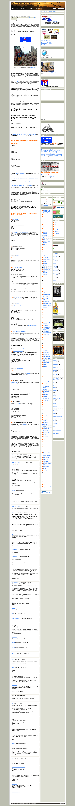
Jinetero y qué (29, 134)
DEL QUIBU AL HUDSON (47, 303)
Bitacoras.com (55, 363)
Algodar (18, 133)
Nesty (13, 703)
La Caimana (45, 389)
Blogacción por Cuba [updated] (20, 16)
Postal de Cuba (45, 448)
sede (43, 75)
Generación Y (45, 360)
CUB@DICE (45, 274)
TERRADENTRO (45, 468)
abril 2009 (54, 263)
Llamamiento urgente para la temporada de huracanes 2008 (21, 181)
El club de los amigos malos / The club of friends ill (46, 328)
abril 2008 (54, 280)
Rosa (13, 454)
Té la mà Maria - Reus (46, 476)
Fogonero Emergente (46, 352)
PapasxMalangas (57, 231)
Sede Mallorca (55, 423)
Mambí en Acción (46, 413)
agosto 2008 (55, 274)
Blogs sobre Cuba (46, 247)
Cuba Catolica (45, 278)
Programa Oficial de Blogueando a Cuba (52, 72)
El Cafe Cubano (45, 325)
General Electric (57, 229)
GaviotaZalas (14, 512)
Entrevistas (55, 390)
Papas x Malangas (24, 133)
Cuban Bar (43, 44)
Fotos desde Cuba (46, 354)
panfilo (54, 413)
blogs (54, 371)
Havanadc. (44, 364)
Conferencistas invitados (57, 378)
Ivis (12, 534)
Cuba (35, 17)
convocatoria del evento (47, 205)
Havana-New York (46, 362)
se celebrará (24, 424)
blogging (54, 368)
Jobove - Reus (14, 549)
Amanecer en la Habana (47, 228)
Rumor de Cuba (45, 459)
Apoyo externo (55, 361)
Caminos (30, 185)
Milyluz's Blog (45, 424)
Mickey (13, 659)
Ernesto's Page (45, 350)
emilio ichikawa (45, 345)
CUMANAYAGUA (46, 296)
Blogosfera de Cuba (58, 226)
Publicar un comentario (16, 792)
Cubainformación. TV (17, 297)
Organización (55, 410)
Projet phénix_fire (46, 450)
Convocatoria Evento (56, 381)
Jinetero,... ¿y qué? (46, 381)
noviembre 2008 (55, 270)
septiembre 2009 (56, 256)
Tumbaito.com (43, 41)
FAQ (36, 8)
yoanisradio (45, 484)
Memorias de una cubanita (45, 149)
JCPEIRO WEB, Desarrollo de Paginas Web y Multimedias (46, 379)
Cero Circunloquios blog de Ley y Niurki (18, 767)
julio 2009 (54, 259)
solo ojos (13, 623)
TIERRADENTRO (45, 472)
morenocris (14, 734)
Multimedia (55, 406)
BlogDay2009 (55, 367)
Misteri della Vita (46, 151)
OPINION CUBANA (46, 432)
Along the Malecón (46, 226)
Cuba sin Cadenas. (33, 67)
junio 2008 (55, 277)
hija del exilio (45, 366)
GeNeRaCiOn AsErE (15, 462)
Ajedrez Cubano (45, 218)
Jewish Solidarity (15, 219)
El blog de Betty (59, 155)
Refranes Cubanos (46, 457)
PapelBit (44, 434)
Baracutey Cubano (46, 239)
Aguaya (13, 490)
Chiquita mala (45, 263)
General (54, 395)
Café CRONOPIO (45, 257)
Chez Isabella (45, 261)
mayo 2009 (55, 262)
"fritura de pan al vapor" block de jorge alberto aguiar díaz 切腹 (47, 211)
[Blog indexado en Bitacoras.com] (46, 493)
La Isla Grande (33, 134)
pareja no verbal (45, 439)
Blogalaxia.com (51, 156)
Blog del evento (55, 364)
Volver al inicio (62, 803)
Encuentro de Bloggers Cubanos (52, 21)
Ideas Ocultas (45, 370)
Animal (44, 230)
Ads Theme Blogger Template (31, 803)
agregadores (55, 360)
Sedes (54, 426)
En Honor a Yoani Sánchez (49, 150)
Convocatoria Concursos (57, 379)
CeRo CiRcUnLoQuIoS (46, 259)
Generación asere (23, 134)
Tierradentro (36, 133)
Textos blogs (55, 429)
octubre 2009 (55, 255)
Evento (17, 8)
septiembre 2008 (56, 273)
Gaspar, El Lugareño (46, 356)
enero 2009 (55, 267)
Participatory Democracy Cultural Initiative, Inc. (20, 232)
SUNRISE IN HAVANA (46, 466)
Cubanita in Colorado (46, 294)
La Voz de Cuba (45, 396)
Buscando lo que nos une (53, 151)
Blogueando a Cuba (17, 81)
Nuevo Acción (45, 430)
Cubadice (51, 149)
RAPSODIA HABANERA (47, 455)
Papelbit (30, 133)
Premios (54, 420)
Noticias (54, 409)
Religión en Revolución (20, 243)
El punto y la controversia (58, 156)
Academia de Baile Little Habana (46, 43)
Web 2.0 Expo (55, 433)
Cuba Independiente (59, 154)
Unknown (13, 642)
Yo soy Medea (14, 637)
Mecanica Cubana (46, 415)
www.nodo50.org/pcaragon (32, 325)
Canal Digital (55, 374)
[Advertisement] (25, 12)
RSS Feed (44, 11)
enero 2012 (55, 253)
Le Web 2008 (55, 402)
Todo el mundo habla (19, 368)
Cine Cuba (44, 265)
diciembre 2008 (55, 269)
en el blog (58, 177)
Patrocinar (22, 8)
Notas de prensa (56, 407)
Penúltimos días (47, 153)
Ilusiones (44, 372)
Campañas (55, 373)
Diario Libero (55, 153)
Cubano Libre (14, 784)
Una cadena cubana (14, 382)
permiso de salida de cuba (57, 416)
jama (54, 400)
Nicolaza (44, 426)
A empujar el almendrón (51, 152)
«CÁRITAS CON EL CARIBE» (16, 146)
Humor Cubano (45, 368)
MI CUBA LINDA (45, 422)
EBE (54, 385)
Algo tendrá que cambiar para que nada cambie (24, 348)
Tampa (54, 427)
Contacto (31, 8)
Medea (13, 134)
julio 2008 (54, 276)
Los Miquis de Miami (46, 404)
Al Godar (56, 224)
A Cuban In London (46, 214)
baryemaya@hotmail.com (21, 365)
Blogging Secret (18, 803)
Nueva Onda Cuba (17, 403)
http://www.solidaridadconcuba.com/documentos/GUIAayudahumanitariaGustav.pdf (24, 178)
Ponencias (55, 417)
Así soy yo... (45, 237)
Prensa (26, 8)
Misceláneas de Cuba (44, 156)
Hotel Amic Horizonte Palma (45, 40)
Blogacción (28, 17)
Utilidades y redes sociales (57, 430)
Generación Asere (48, 154)
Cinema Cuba (45, 267)
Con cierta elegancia (46, 269)
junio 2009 (55, 260)
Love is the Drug (17, 134)
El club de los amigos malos (52, 155)
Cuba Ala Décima (46, 276)
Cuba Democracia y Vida (48, 157)
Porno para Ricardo (56, 419)
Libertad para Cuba (46, 398)
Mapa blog (40, 8)
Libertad (54, 403)
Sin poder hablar (45, 461)
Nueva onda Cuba (46, 428)
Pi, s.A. (42, 157)
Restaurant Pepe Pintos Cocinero (46, 42)
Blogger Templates (24, 803)
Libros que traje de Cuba (47, 400)
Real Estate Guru (15, 582)
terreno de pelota (46, 470)
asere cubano (45, 235)
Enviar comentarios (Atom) (21, 800)
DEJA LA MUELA (46, 301)
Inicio (13, 8)
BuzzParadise (60, 151)
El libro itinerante (45, 337)
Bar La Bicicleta (43, 45)
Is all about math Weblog (47, 374)
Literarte (44, 402)
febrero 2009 (55, 266)
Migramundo (53, 154)
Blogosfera (32, 17)
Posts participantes (44, 174)
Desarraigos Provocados (58, 149)
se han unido (28, 373)
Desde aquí (45, 307)
